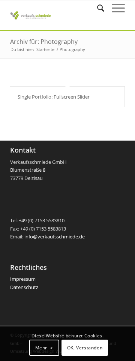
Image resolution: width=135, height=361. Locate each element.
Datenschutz (24, 287)
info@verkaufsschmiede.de (54, 236)
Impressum (23, 279)
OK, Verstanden (84, 348)
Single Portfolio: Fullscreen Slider (54, 96)
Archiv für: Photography (44, 41)
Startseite (45, 49)
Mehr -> (44, 348)
